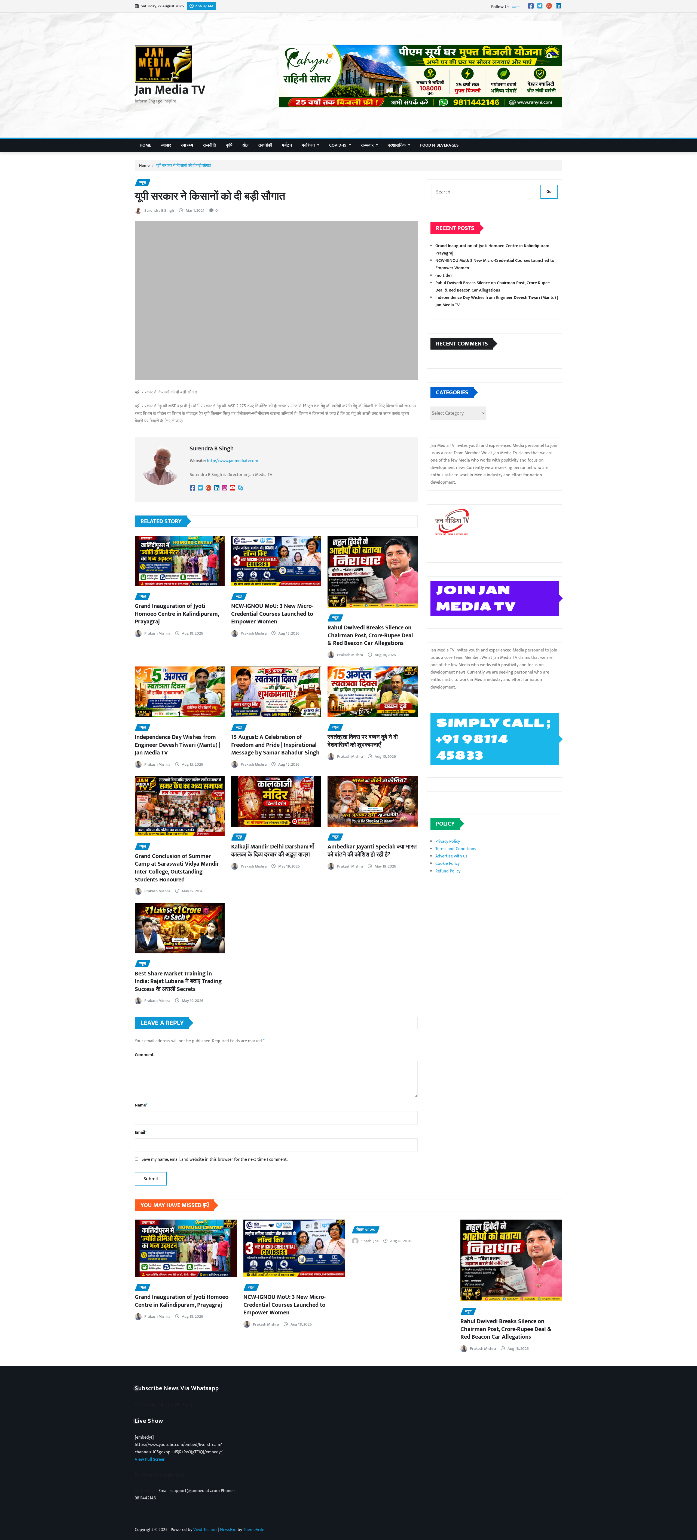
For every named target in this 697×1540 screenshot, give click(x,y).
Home (145, 145)
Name (141, 1105)
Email (141, 1132)
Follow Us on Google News (159, 1475)
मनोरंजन (309, 145)
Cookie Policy (447, 863)
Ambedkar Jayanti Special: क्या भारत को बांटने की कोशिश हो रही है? (372, 851)
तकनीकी (265, 145)
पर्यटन (287, 145)
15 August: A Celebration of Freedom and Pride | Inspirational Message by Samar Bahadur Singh (275, 745)
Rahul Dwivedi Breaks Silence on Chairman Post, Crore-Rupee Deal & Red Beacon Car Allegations (370, 635)
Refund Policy (447, 871)
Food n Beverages (439, 145)
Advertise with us (451, 856)
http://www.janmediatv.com (232, 461)
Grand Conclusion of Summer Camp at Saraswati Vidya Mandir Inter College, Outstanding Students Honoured (177, 868)
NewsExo (228, 1529)
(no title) (443, 275)
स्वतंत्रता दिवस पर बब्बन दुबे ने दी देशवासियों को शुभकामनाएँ (363, 741)
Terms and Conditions (455, 849)
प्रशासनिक (397, 145)
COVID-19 (338, 145)
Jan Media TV (170, 90)
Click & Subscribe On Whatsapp (164, 1404)
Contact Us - (146, 1490)
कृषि (229, 145)
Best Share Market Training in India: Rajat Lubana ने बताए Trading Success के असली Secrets (178, 981)
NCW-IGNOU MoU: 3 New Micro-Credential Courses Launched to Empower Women (272, 614)
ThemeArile (253, 1529)
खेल (245, 145)
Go (549, 191)
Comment (144, 1055)
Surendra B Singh (159, 210)
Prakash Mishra (157, 633)
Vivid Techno (205, 1529)
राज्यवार (368, 145)
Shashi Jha (369, 1241)
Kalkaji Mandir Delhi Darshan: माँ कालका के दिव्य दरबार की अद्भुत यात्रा (272, 851)
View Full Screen (150, 1459)
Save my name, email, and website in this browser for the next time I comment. (215, 1159)
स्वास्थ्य (187, 145)
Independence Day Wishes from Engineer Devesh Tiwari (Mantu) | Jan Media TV (177, 745)
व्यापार (166, 145)
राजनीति (209, 145)
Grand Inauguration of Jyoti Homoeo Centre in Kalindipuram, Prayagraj (177, 614)
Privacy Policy (447, 841)
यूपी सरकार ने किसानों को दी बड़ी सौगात (183, 165)
